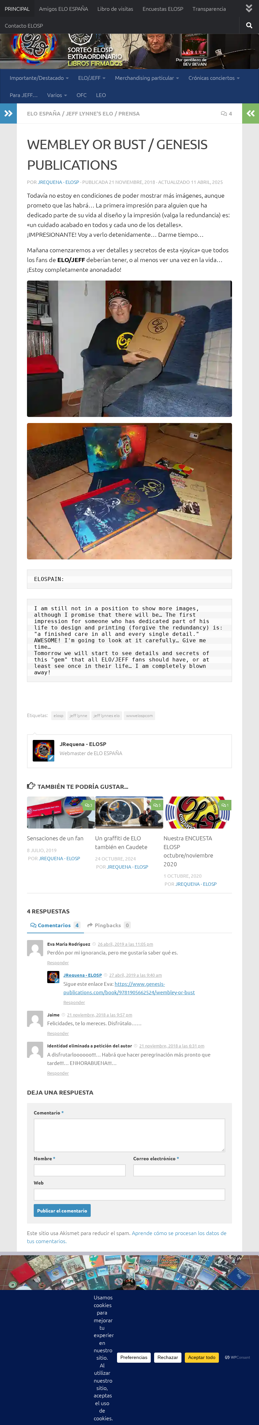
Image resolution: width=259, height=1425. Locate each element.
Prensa (129, 113)
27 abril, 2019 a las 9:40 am (135, 975)
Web (39, 1182)
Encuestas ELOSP (163, 8)
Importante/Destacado (37, 77)
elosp (58, 715)
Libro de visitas (115, 8)
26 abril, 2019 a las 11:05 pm (125, 944)
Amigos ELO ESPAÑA (63, 8)
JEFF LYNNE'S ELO (89, 113)
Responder (58, 962)
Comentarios (58, 925)
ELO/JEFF (89, 77)
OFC (82, 94)
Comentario (49, 1112)
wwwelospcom (139, 715)
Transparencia (209, 8)
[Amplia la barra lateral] (8, 113)
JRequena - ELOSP (58, 182)
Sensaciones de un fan (55, 838)
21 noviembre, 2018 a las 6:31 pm (171, 1045)
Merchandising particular (144, 77)
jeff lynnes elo (107, 715)
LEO (101, 94)
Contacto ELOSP (24, 25)
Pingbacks (112, 925)
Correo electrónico (156, 1158)
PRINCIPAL (17, 8)
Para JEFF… (24, 94)
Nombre (44, 1158)
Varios (54, 94)
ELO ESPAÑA (44, 113)
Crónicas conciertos (212, 77)
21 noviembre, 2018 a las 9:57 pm (99, 1014)
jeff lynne (78, 715)
